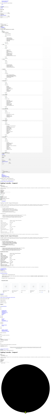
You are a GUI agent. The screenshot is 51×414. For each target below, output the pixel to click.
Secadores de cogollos (9, 104)
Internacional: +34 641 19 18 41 (11, 297)
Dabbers (8, 133)
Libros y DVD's (8, 147)
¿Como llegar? (4, 313)
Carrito (3, 319)
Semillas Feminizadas (9, 37)
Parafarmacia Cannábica (9, 116)
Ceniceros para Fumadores (10, 131)
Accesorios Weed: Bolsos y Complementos (11, 145)
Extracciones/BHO (9, 102)
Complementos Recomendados (10, 76)
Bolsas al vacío (8, 100)
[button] (1, 288)
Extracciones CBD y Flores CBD (10, 114)
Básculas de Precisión (9, 143)
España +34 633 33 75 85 (3, 297)
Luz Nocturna (8, 91)
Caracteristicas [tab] (4, 201)
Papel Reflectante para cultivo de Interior (11, 55)
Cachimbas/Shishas (9, 127)
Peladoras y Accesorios (9, 103)
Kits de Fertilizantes (9, 77)
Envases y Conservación (9, 101)
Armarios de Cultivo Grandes (10, 66)
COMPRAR (2, 191)
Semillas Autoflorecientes (9, 38)
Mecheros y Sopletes (9, 128)
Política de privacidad (4, 330)
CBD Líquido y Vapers (9, 115)
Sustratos (8, 50)
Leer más (3, 268)
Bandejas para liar (9, 130)
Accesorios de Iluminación (10, 88)
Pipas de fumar (8, 132)
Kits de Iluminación (9, 87)
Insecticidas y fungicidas (9, 54)
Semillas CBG (8, 40)
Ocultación (8, 142)
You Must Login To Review (3, 273)
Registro (2, 26)
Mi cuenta (3, 318)
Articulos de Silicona (9, 144)
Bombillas (8, 86)
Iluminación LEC (9, 90)
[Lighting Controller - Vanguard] (6, 181)
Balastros (8, 89)
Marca (1, 185)
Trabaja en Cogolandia (5, 312)
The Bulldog (8, 126)
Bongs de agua (8, 129)
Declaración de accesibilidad (5, 331)
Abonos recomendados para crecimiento (11, 75)
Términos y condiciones (5, 329)
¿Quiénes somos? (4, 310)
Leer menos (3, 269)
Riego (7, 52)
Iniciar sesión (2, 14)
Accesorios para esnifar (9, 149)
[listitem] (6, 287)
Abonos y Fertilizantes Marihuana (10, 74)
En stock (1, 270)
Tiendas (3, 325)
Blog (2, 4)
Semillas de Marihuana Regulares (10, 39)
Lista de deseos (4, 320)
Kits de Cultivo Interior (9, 64)
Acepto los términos (3, 24)
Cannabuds (8, 146)
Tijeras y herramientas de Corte (10, 105)
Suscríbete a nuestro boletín (4, 25)
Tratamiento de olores (9, 53)
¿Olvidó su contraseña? (3, 15)
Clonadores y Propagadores (10, 65)
